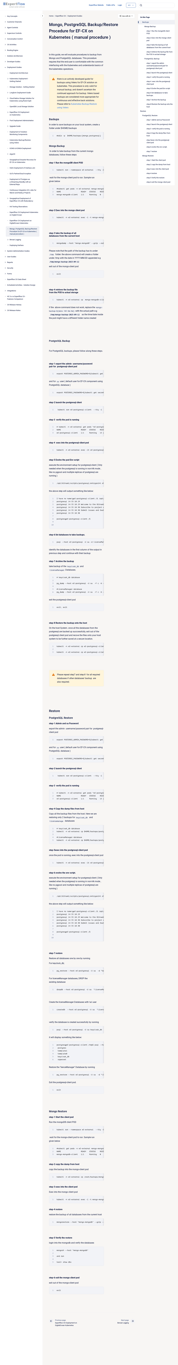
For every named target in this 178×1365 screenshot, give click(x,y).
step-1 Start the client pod (156, 160)
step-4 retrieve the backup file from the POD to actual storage (159, 53)
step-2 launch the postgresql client (159, 73)
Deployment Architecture (19, 73)
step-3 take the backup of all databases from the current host (158, 46)
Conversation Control (15, 39)
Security (10, 268)
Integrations (11, 291)
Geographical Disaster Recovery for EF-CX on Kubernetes (23, 161)
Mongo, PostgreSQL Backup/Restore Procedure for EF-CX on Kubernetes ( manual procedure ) (23, 231)
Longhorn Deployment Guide (20, 93)
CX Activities (11, 45)
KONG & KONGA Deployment (20, 148)
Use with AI (126, 16)
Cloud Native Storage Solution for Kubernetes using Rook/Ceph (22, 99)
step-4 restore (152, 173)
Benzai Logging (15, 240)
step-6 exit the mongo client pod (158, 182)
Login (120, 5)
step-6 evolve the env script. (157, 147)
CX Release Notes (14, 310)
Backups (145, 22)
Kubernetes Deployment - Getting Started (19, 80)
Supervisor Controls (14, 33)
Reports (10, 262)
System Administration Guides (18, 251)
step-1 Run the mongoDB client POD (158, 32)
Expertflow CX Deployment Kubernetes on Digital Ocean (24, 213)
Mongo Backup (150, 26)
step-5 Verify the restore (155, 178)
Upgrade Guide (15, 126)
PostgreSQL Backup (151, 59)
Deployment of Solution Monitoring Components (18, 133)
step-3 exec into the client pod (158, 169)
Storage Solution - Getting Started (22, 87)
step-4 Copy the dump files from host (158, 134)
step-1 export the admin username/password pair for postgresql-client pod (157, 65)
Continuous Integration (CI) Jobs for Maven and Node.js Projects (23, 191)
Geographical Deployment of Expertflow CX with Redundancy (21, 199)
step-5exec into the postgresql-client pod (158, 141)
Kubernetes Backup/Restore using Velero (20, 141)
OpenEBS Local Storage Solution (22, 107)
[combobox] (156, 5)
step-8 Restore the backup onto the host (160, 105)
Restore (143, 111)
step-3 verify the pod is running (158, 77)
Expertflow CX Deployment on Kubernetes (19, 113)
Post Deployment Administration (22, 120)
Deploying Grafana (16, 245)
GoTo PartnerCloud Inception (20, 174)
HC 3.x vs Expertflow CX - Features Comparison (16, 298)
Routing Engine (12, 50)
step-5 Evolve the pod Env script (158, 88)
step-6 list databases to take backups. (157, 94)
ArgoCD (12, 154)
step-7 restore (152, 151)
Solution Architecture (15, 56)
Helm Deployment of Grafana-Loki (22, 168)
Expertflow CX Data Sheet (16, 279)
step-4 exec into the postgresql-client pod (158, 82)
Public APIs (110, 5)
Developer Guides (13, 62)
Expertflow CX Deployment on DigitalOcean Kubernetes (20, 222)
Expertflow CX (60, 16)
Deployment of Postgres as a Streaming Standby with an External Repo (20, 182)
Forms (9, 274)
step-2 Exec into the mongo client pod (159, 39)
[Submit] (141, 5)
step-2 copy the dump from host (158, 164)
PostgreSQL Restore (149, 115)
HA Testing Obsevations (19, 207)
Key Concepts (12, 16)
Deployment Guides (14, 67)
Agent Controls (12, 28)
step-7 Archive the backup (156, 100)
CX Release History (14, 305)
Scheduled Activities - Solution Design (21, 285)
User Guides (11, 257)
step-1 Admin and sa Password (158, 120)
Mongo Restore (148, 156)
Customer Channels (14, 22)
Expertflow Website (96, 5)
